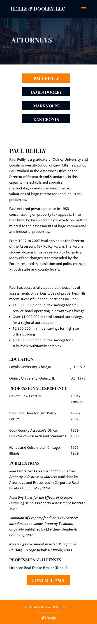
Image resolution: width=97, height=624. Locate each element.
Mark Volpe (46, 106)
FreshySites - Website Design (48, 618)
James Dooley (46, 92)
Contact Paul (48, 580)
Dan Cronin (46, 119)
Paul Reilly (46, 78)
